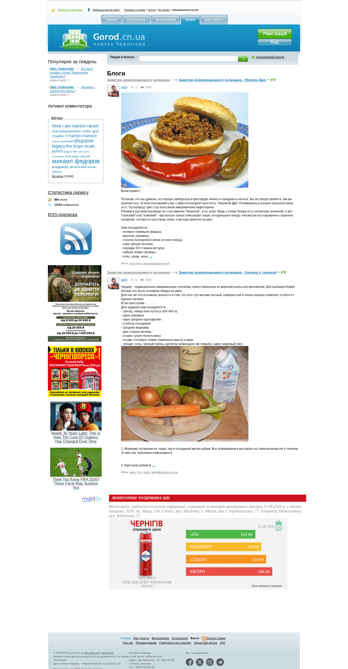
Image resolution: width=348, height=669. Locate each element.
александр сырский (77, 156)
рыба (146, 472)
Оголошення (180, 638)
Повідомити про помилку (175, 642)
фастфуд (135, 263)
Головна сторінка (134, 9)
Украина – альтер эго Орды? (73, 89)
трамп (55, 141)
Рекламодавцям (146, 642)
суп (139, 472)
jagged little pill (72, 151)
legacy (58, 146)
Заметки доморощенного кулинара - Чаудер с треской (228, 272)
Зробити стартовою (70, 9)
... (150, 256)
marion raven (85, 125)
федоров (83, 140)
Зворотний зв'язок (205, 642)
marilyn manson (82, 136)
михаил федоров (76, 161)
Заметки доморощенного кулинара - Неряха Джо (222, 80)
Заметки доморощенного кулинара (138, 80)
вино (132, 472)
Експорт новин (215, 638)
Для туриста (141, 638)
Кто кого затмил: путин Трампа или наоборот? (71, 72)
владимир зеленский (69, 167)
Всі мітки (164, 9)
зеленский (66, 141)
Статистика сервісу (68, 192)
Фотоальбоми (160, 638)
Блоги (152, 9)
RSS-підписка (62, 214)
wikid (124, 87)
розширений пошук (270, 57)
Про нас (128, 642)
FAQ (222, 642)
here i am (61, 125)
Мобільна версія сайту (106, 9)
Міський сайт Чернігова (99, 652)
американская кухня (156, 263)
